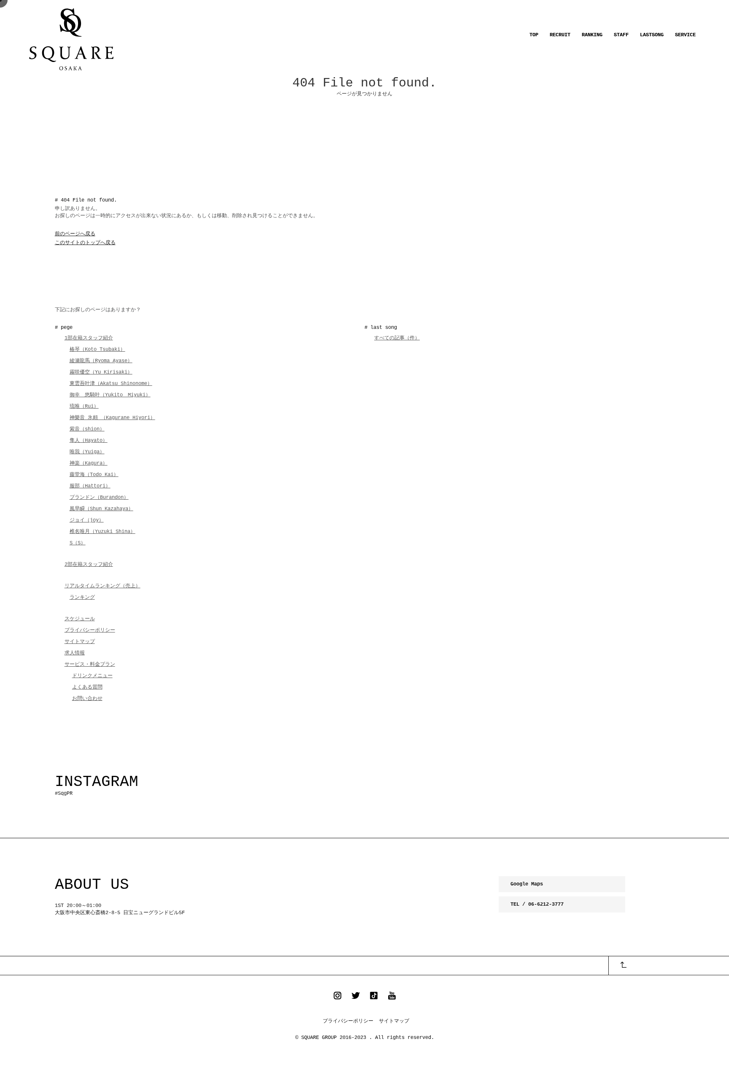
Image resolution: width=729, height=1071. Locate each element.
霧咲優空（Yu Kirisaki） (101, 372)
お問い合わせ (87, 699)
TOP (533, 35)
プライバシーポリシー (90, 630)
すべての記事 (397, 338)
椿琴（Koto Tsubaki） (97, 350)
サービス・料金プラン (90, 664)
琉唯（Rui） (84, 406)
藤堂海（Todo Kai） (94, 475)
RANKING (592, 35)
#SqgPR (64, 794)
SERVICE (685, 35)
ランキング (82, 597)
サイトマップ (80, 642)
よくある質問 (87, 687)
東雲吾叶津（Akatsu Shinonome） (111, 384)
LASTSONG (652, 35)
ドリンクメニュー (92, 676)
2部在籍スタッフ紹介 (89, 565)
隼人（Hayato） (89, 441)
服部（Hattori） (90, 486)
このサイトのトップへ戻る (85, 243)
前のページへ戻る (75, 234)
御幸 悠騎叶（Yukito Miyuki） (110, 395)
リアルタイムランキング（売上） (102, 586)
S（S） (78, 543)
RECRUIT (560, 35)
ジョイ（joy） (87, 520)
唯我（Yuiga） (87, 452)
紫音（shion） (87, 429)
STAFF (621, 35)
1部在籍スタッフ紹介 (89, 338)
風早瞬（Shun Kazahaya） (101, 509)
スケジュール (80, 619)
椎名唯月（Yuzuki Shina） (102, 532)
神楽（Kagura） (89, 463)
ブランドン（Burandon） (99, 498)
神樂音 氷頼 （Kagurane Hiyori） (112, 418)
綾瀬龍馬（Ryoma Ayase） (101, 361)
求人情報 (75, 653)
